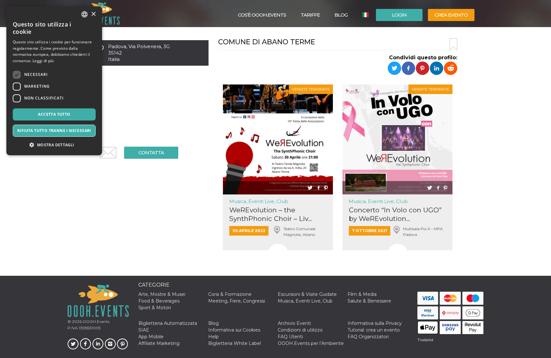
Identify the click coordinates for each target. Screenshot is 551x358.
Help (213, 337)
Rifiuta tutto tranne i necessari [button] (54, 130)
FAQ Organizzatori (368, 337)
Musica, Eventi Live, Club (258, 201)
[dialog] (54, 80)
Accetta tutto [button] (54, 114)
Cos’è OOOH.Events (262, 15)
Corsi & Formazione (230, 294)
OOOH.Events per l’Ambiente (311, 343)
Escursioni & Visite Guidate (307, 294)
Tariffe (310, 15)
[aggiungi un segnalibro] (453, 44)
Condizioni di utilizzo (300, 330)
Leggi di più (43, 60)
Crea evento (451, 15)
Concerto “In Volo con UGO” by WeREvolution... (395, 214)
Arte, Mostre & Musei (161, 294)
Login (399, 15)
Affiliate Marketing (159, 343)
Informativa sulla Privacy (375, 323)
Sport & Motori (154, 308)
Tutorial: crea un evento (374, 330)
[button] (54, 145)
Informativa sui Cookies (234, 330)
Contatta (151, 153)
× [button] (93, 14)
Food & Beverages (159, 301)
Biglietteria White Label (234, 343)
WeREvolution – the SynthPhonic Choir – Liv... (270, 214)
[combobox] (84, 14)
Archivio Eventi (294, 323)
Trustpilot (425, 340)
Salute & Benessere (369, 301)
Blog (341, 15)
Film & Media (362, 294)
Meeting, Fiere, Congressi (236, 301)
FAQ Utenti (290, 337)
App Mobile (151, 337)
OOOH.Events (95, 321)
